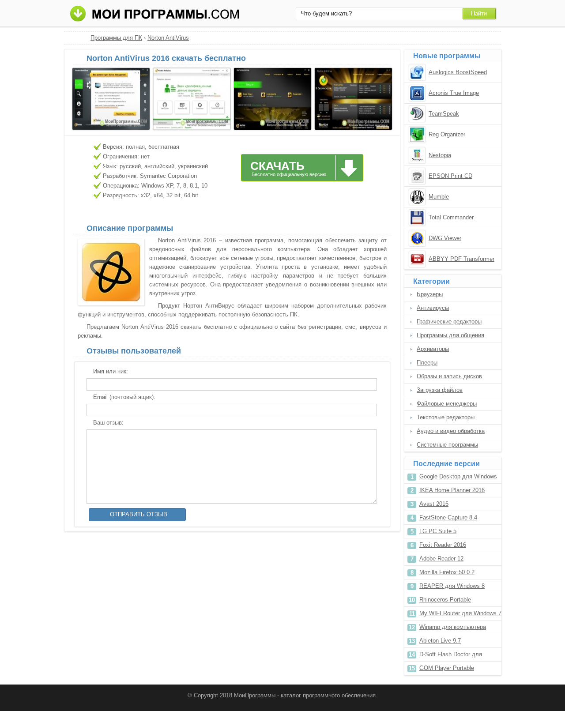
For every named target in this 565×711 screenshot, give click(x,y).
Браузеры (430, 294)
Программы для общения (450, 335)
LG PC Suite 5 (437, 531)
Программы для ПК (116, 37)
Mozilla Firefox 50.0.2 (447, 572)
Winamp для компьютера (452, 627)
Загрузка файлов (440, 390)
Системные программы (447, 444)
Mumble (439, 196)
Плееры (427, 362)
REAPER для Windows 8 (452, 586)
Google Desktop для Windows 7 (458, 478)
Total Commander (451, 217)
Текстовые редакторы (446, 417)
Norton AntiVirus (168, 37)
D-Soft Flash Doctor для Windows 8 (450, 656)
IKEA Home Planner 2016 (452, 490)
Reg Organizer (447, 134)
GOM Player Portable (446, 668)
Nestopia (440, 155)
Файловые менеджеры (447, 403)
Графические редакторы (449, 321)
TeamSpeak (444, 113)
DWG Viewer (445, 238)
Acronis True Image (454, 93)
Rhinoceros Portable (445, 599)
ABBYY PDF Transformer (461, 259)
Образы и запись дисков (449, 376)
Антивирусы (433, 308)
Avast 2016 (433, 503)
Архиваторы (433, 349)
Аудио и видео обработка (451, 431)
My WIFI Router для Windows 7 (460, 613)
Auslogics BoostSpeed (458, 72)
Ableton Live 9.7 (440, 640)
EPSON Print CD (450, 176)
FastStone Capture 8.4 (448, 517)
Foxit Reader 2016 (442, 545)
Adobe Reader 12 (441, 558)
